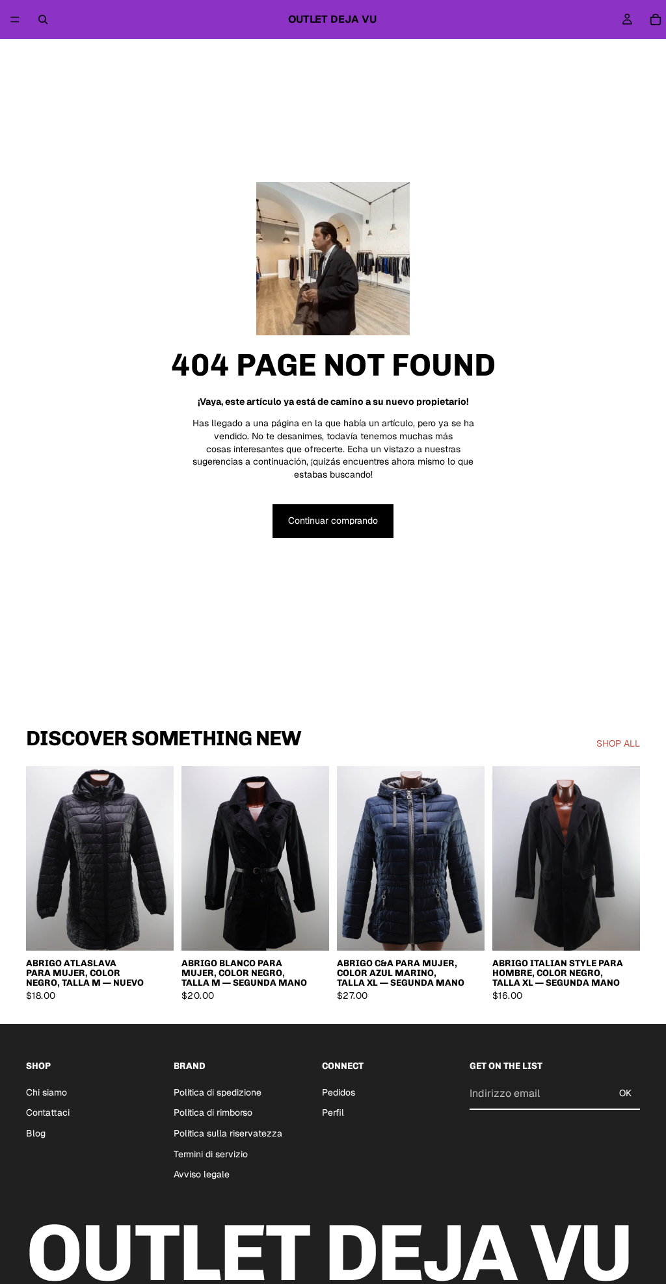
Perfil (333, 1112)
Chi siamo (46, 1092)
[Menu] (15, 19)
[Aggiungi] (153, 930)
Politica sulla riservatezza (228, 1133)
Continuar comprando (333, 520)
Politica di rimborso (213, 1112)
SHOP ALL (618, 743)
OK (625, 1093)
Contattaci (48, 1112)
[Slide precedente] (40, 858)
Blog (36, 1133)
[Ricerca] (43, 19)
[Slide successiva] (159, 858)
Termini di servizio (211, 1154)
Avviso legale (202, 1174)
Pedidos (338, 1092)
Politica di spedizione (217, 1092)
